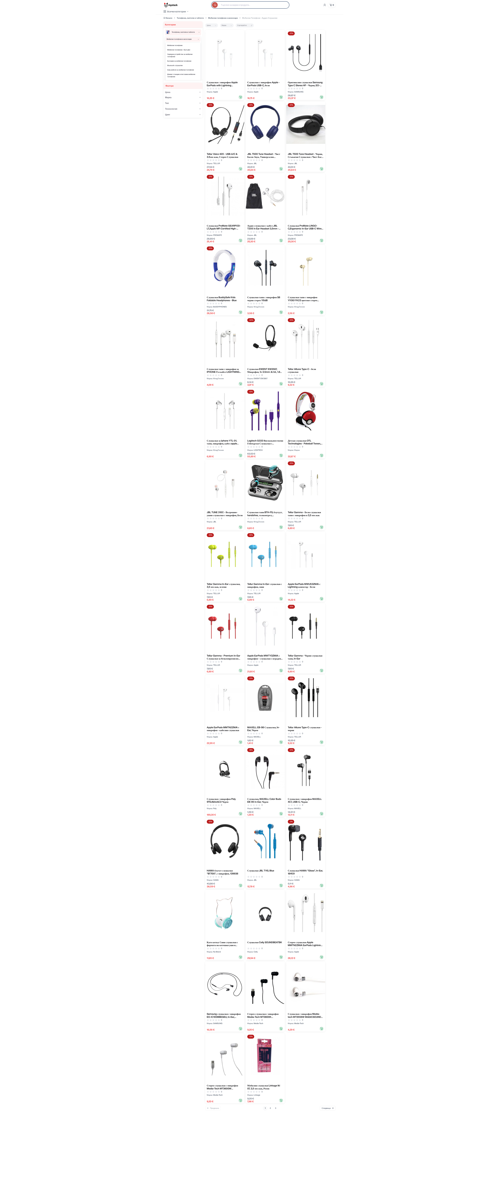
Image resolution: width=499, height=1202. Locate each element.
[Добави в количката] (240, 97)
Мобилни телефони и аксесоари (223, 18)
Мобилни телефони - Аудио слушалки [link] (259, 18)
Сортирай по (242, 25)
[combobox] (250, 5)
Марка (224, 25)
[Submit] (215, 5)
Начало (169, 18)
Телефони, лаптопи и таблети (190, 18)
